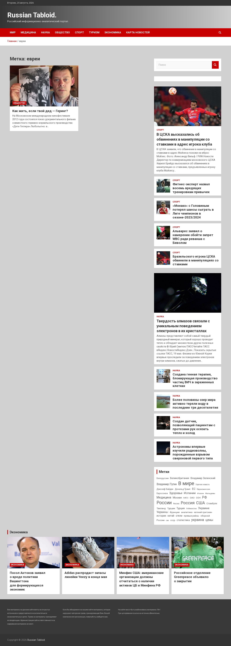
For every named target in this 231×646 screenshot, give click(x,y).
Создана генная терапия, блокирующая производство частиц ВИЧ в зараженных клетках (195, 380)
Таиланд (161, 508)
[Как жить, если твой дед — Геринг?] (44, 86)
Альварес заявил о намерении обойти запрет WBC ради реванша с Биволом (193, 236)
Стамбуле (211, 503)
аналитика (186, 512)
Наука (45, 32)
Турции (171, 508)
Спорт (79, 32)
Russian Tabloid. (32, 15)
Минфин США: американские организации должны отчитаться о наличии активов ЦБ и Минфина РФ (141, 579)
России (164, 502)
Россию (176, 504)
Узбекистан (191, 508)
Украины (162, 512)
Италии (200, 493)
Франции (175, 512)
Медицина (28, 32)
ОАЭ (192, 497)
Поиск (215, 65)
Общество (62, 32)
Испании (190, 493)
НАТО (185, 498)
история (161, 515)
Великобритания (179, 478)
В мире (186, 483)
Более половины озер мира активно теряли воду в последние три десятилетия (195, 403)
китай (171, 515)
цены (209, 520)
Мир (13, 32)
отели (179, 515)
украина (197, 520)
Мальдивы (210, 493)
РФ (204, 497)
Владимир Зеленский (203, 478)
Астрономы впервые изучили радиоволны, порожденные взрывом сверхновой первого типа (193, 452)
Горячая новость (203, 484)
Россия (188, 502)
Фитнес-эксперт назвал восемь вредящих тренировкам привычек (191, 188)
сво (167, 520)
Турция (181, 508)
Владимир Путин (167, 484)
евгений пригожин (203, 512)
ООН (198, 498)
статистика (183, 520)
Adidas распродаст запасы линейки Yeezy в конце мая (86, 575)
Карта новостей (138, 32)
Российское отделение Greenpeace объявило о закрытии (192, 577)
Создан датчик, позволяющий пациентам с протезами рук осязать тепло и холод (194, 427)
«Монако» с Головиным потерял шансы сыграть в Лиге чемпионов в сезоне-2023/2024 (193, 211)
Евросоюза (162, 493)
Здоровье (175, 493)
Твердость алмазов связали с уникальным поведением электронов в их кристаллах (183, 326)
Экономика (113, 32)
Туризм (94, 32)
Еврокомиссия (203, 489)
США (200, 503)
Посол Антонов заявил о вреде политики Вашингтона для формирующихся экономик (27, 581)
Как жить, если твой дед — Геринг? (40, 111)
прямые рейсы (191, 516)
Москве (177, 497)
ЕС (193, 489)
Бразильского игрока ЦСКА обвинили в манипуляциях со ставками (195, 260)
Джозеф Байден (165, 489)
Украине (203, 508)
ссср (172, 520)
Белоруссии (163, 478)
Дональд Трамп (182, 489)
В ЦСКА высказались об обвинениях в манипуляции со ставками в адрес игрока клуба (184, 139)
